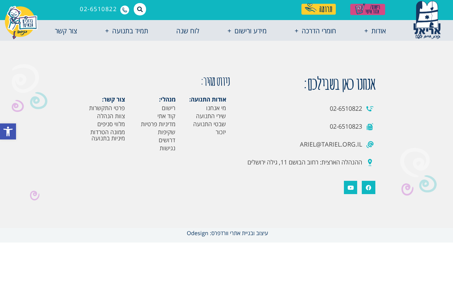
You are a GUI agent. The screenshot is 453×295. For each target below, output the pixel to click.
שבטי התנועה (209, 124)
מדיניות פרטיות (158, 124)
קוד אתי (166, 116)
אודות (378, 30)
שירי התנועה (211, 116)
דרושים (167, 140)
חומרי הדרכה (319, 30)
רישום (168, 108)
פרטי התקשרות (107, 108)
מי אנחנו (216, 108)
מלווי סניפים (111, 124)
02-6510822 (98, 9)
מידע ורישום (251, 30)
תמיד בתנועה (130, 30)
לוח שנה (187, 30)
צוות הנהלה (111, 116)
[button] (8, 131)
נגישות (167, 148)
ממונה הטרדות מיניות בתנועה (107, 135)
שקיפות (166, 132)
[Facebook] (368, 187)
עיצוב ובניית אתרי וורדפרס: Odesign (226, 233)
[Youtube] (350, 187)
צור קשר (66, 30)
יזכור (221, 132)
